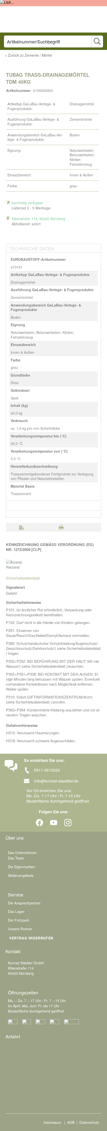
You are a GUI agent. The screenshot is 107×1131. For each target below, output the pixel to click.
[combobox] (47, 41)
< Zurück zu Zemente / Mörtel (28, 55)
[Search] (97, 42)
